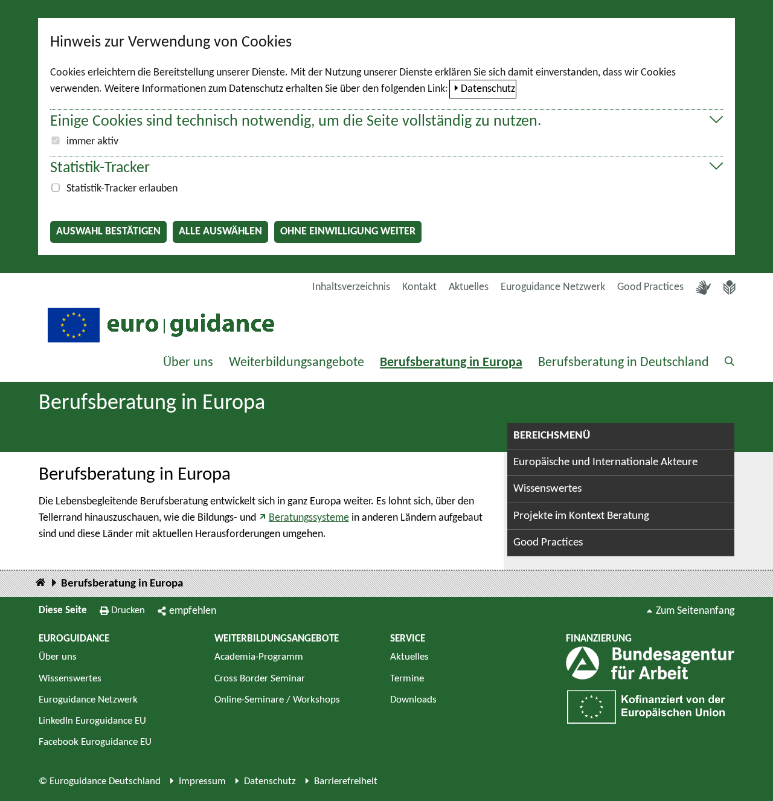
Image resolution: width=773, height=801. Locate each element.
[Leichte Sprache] (729, 287)
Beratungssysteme (309, 518)
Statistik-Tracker (100, 168)
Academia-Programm (258, 657)
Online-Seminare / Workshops (277, 700)
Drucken (128, 610)
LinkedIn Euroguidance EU (92, 721)
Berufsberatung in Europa (451, 362)
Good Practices (650, 287)
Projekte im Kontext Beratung (581, 516)
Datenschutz (488, 89)
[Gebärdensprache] (703, 287)
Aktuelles (469, 287)
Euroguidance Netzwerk (553, 287)
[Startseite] (40, 583)
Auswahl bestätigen (108, 231)
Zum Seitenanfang (695, 611)
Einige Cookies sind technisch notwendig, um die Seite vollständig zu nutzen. (296, 122)
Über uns (188, 362)
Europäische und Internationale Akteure (605, 462)
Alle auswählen (220, 231)
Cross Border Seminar (259, 679)
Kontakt (419, 287)
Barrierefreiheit (345, 781)
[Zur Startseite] (159, 324)
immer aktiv (92, 141)
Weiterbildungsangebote (296, 362)
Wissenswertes (547, 489)
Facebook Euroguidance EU (95, 742)
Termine (407, 679)
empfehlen (192, 611)
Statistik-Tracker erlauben (122, 189)
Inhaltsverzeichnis (351, 287)
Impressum (202, 781)
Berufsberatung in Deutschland (623, 362)
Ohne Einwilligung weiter (347, 231)
